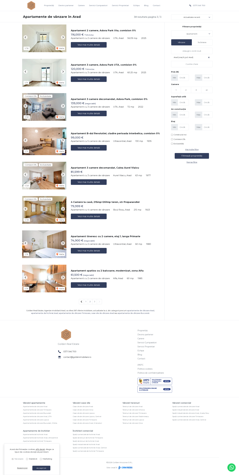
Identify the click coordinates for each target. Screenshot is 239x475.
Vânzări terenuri (131, 403)
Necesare (19, 459)
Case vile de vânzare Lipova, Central (87, 416)
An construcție (178, 109)
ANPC (140, 365)
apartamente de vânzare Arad (140, 310)
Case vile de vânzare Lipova (83, 413)
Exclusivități (179, 144)
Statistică (33, 459)
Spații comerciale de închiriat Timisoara (88, 451)
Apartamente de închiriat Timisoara (37, 441)
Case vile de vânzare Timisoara (85, 420)
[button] (26, 37)
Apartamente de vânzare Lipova (36, 420)
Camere (175, 84)
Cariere (81, 5)
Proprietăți (49, 5)
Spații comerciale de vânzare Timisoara (187, 416)
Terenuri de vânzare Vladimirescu (136, 416)
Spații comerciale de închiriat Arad (86, 434)
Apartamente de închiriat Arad (35, 434)
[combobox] (192, 34)
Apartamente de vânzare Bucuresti (37, 413)
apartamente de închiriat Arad (44, 313)
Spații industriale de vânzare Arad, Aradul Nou (190, 413)
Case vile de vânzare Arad (83, 406)
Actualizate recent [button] (192, 17)
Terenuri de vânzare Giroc (133, 423)
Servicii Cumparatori (98, 5)
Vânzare (181, 42)
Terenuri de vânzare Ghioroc (134, 410)
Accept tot (41, 468)
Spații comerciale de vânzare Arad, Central (189, 420)
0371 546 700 (199, 5)
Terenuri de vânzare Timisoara (134, 413)
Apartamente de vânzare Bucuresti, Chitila (40, 423)
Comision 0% (179, 139)
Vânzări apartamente (34, 403)
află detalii (40, 449)
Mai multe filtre (192, 149)
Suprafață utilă (178, 96)
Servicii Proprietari (120, 5)
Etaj (173, 121)
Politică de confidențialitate (150, 373)
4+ (207, 90)
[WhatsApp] (231, 467)
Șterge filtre (191, 162)
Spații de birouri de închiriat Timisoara (88, 438)
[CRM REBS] (125, 467)
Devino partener (66, 5)
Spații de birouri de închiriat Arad (86, 441)
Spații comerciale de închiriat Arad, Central (90, 448)
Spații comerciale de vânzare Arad (185, 406)
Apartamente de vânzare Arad (35, 406)
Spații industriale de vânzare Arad (185, 410)
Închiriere (202, 42)
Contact (156, 5)
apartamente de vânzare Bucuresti (133, 313)
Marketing (47, 459)
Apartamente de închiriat (36, 431)
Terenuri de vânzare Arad (132, 406)
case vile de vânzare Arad (102, 313)
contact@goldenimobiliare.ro (77, 357)
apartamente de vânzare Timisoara (74, 313)
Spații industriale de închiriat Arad (86, 444)
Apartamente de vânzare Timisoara (37, 410)
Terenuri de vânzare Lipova (133, 420)
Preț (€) (175, 72)
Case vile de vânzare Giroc (83, 410)
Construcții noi (180, 135)
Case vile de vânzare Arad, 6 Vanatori (87, 423)
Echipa (136, 5)
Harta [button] (61, 48)
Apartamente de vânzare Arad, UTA (37, 416)
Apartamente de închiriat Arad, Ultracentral (40, 438)
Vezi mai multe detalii (89, 44)
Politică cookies (144, 369)
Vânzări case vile (81, 403)
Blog (146, 5)
